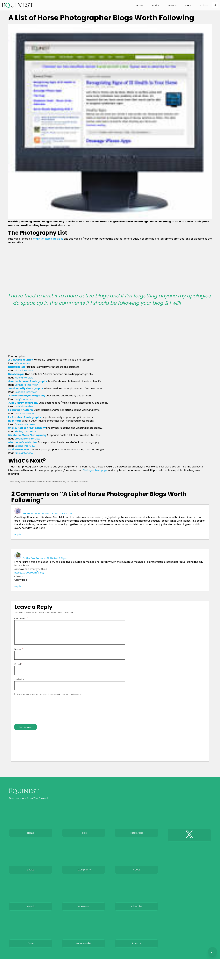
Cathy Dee (29, 558)
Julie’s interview (24, 406)
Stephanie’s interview (27, 438)
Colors (204, 5)
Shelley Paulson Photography (27, 428)
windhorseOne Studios (22, 442)
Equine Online (44, 481)
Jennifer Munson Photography (27, 381)
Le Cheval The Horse (21, 410)
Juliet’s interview (24, 413)
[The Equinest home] (17, 5)
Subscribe (136, 906)
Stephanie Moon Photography (27, 435)
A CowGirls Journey (20, 359)
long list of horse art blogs (48, 238)
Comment (21, 618)
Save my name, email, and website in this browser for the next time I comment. (49, 694)
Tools (83, 833)
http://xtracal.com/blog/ (29, 572)
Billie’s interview (24, 453)
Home (139, 5)
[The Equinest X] (189, 835)
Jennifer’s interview (26, 385)
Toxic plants (83, 869)
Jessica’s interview (26, 392)
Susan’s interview (25, 446)
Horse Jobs (136, 833)
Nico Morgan (16, 374)
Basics (156, 5)
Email (18, 664)
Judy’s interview (24, 399)
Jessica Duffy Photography (25, 388)
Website (19, 679)
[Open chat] (212, 951)
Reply (17, 534)
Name (18, 649)
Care (188, 5)
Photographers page (94, 470)
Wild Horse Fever (18, 449)
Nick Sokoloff (16, 367)
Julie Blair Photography (23, 403)
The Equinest (81, 481)
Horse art (83, 906)
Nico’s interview (24, 377)
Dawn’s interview (25, 424)
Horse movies (83, 943)
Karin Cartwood (32, 513)
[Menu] (215, 5)
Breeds (172, 5)
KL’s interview (23, 363)
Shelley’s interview (25, 431)
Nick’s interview (24, 370)
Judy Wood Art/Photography (26, 395)
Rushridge (14, 420)
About (136, 869)
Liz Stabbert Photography (24, 417)
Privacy (136, 943)
